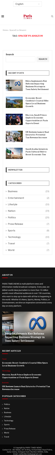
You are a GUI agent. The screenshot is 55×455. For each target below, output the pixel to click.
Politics (28, 217)
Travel (28, 243)
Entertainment (28, 198)
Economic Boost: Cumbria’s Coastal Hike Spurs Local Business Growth (37, 102)
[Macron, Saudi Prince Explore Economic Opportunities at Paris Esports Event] (14, 119)
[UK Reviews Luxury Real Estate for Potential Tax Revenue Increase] (14, 136)
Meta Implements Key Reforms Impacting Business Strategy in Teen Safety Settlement (37, 85)
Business (28, 191)
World (28, 250)
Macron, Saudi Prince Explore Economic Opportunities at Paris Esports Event (37, 119)
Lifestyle (28, 204)
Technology (28, 237)
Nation (28, 211)
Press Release (28, 224)
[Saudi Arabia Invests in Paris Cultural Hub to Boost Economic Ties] (14, 153)
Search (10, 54)
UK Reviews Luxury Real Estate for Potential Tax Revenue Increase (37, 135)
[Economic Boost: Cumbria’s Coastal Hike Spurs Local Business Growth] (14, 102)
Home (5, 30)
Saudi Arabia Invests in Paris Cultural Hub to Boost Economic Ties (37, 152)
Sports (28, 230)
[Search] (52, 16)
